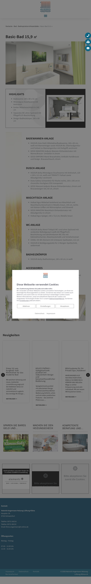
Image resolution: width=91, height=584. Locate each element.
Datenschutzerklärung (56, 298)
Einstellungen (45, 306)
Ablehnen (26, 306)
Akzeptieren (64, 306)
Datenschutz (39, 313)
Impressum (51, 313)
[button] (88, 36)
